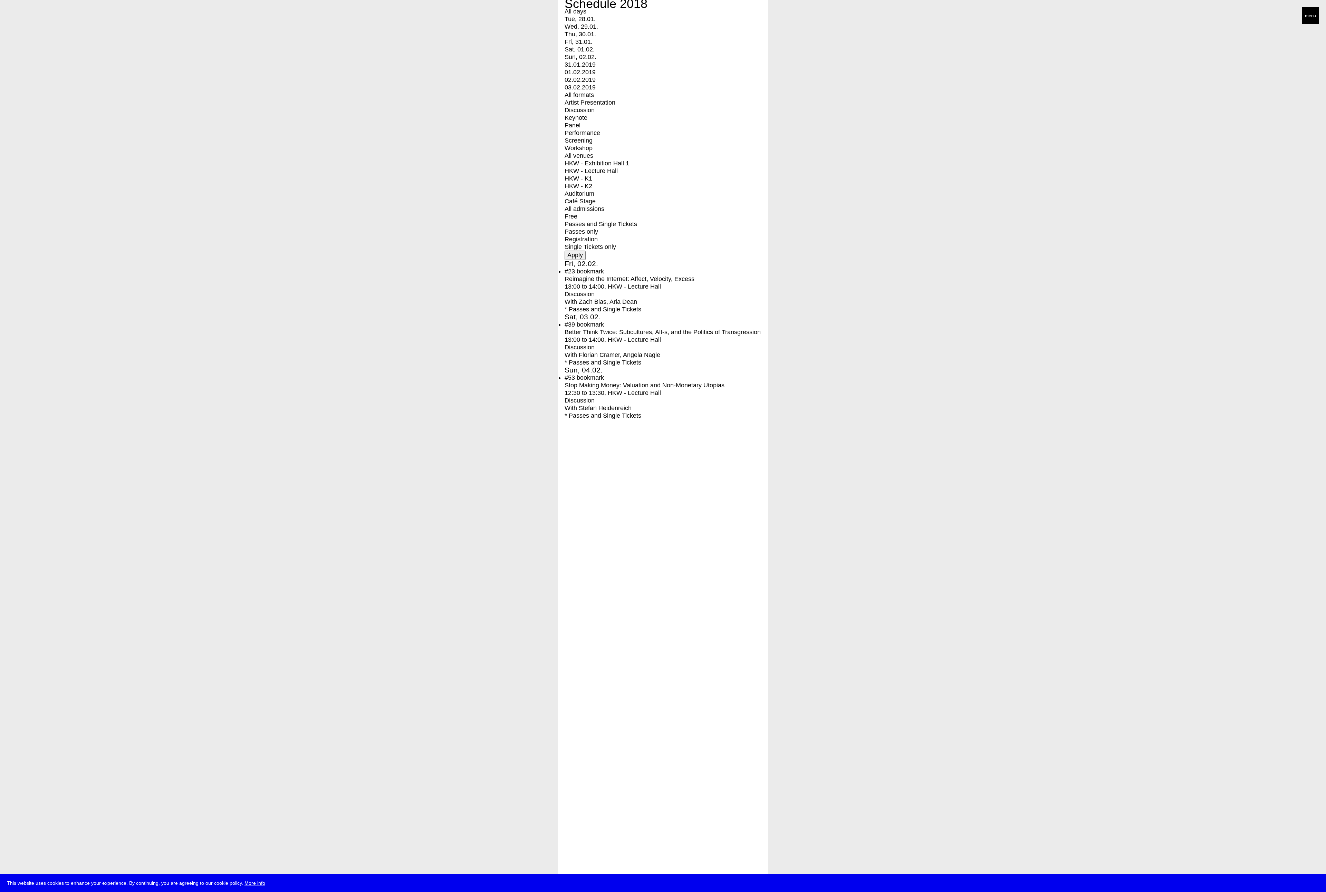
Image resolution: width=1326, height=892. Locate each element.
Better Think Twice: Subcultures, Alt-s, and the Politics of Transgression (663, 332)
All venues (579, 155)
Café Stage (580, 201)
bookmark (590, 271)
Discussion (580, 110)
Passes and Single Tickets (601, 224)
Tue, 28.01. (580, 19)
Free (571, 216)
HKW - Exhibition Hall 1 (597, 163)
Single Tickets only (590, 246)
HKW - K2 (578, 186)
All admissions (584, 208)
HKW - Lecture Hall (591, 170)
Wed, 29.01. (581, 26)
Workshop (579, 148)
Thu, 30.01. (580, 34)
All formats (579, 94)
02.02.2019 (580, 79)
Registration (581, 239)
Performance (582, 132)
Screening (579, 140)
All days (575, 11)
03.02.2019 (580, 87)
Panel (572, 125)
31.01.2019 (580, 64)
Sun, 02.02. (580, 57)
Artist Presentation (590, 102)
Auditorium (579, 193)
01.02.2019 (580, 72)
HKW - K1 (578, 178)
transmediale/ (27, 16)
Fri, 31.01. (579, 41)
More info (254, 883)
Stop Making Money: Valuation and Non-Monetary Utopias (644, 385)
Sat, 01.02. (580, 49)
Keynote (576, 117)
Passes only (581, 231)
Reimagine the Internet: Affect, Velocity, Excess (629, 278)
